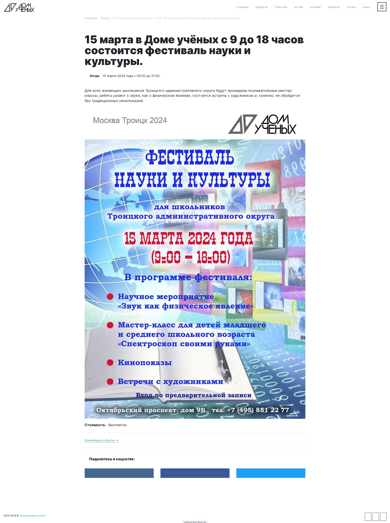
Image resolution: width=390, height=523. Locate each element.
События (281, 7)
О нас (366, 7)
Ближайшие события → (101, 440)
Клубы (351, 7)
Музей (298, 7)
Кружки (315, 7)
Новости (261, 7)
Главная (242, 7)
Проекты (334, 7)
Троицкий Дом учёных (19, 7)
